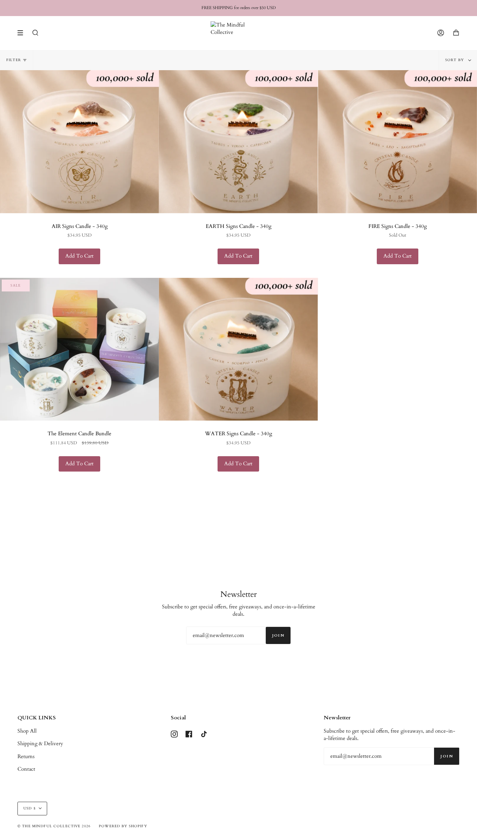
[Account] (440, 33)
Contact (26, 769)
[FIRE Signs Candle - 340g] (397, 141)
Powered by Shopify (123, 826)
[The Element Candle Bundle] (79, 349)
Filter (13, 60)
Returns (26, 756)
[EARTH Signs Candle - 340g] (238, 141)
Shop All (27, 731)
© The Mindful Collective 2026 (53, 826)
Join (278, 635)
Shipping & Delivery (40, 743)
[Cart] (456, 33)
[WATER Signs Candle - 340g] (238, 349)
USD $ (29, 808)
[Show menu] (22, 33)
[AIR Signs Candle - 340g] (79, 141)
